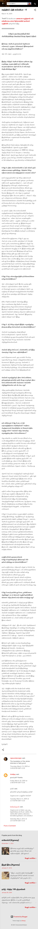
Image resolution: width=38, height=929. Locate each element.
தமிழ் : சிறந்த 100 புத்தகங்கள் (13, 889)
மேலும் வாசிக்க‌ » (30, 858)
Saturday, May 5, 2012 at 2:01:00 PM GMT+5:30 (18, 820)
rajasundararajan (16, 758)
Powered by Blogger (20, 917)
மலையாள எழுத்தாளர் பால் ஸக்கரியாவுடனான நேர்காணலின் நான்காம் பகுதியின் (17, 21)
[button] (35, 10)
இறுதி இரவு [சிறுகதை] (11, 865)
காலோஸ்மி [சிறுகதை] (10, 840)
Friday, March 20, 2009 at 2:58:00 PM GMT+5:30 (18, 782)
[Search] (35, 4)
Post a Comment (10, 826)
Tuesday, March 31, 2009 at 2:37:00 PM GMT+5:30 (19, 800)
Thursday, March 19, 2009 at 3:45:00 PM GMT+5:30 (20, 767)
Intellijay (13, 774)
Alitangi (24, 920)
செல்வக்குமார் (14, 807)
